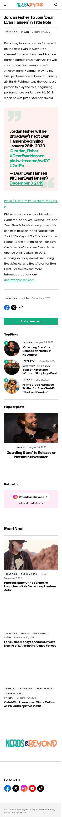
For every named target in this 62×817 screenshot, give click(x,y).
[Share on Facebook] (6, 307)
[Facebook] (7, 788)
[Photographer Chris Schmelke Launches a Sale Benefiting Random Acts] (31, 555)
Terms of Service (18, 812)
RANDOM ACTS (29, 574)
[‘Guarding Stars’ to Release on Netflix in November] (12, 348)
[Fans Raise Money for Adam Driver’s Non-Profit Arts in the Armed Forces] (31, 614)
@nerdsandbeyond (31, 497)
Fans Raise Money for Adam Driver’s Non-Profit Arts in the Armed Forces (30, 643)
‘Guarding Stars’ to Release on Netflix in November (36, 351)
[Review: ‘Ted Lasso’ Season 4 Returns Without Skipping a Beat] (12, 367)
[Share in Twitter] (13, 307)
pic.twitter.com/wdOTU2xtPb (30, 163)
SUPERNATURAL (14, 693)
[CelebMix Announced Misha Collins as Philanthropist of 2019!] (31, 669)
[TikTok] (40, 788)
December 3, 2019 (26, 183)
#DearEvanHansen (27, 155)
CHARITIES (11, 32)
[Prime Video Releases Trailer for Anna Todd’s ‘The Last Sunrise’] (12, 386)
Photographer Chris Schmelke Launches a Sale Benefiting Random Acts (30, 586)
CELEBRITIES (25, 689)
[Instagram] (24, 788)
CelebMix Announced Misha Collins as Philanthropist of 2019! (29, 704)
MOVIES (28, 342)
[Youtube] (32, 788)
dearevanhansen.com (19, 280)
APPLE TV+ (29, 361)
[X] (15, 788)
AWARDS (10, 689)
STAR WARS (39, 633)
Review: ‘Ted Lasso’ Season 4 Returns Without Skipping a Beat (39, 369)
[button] (6, 4)
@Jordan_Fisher (24, 150)
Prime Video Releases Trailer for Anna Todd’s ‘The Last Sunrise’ (38, 388)
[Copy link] (20, 307)
